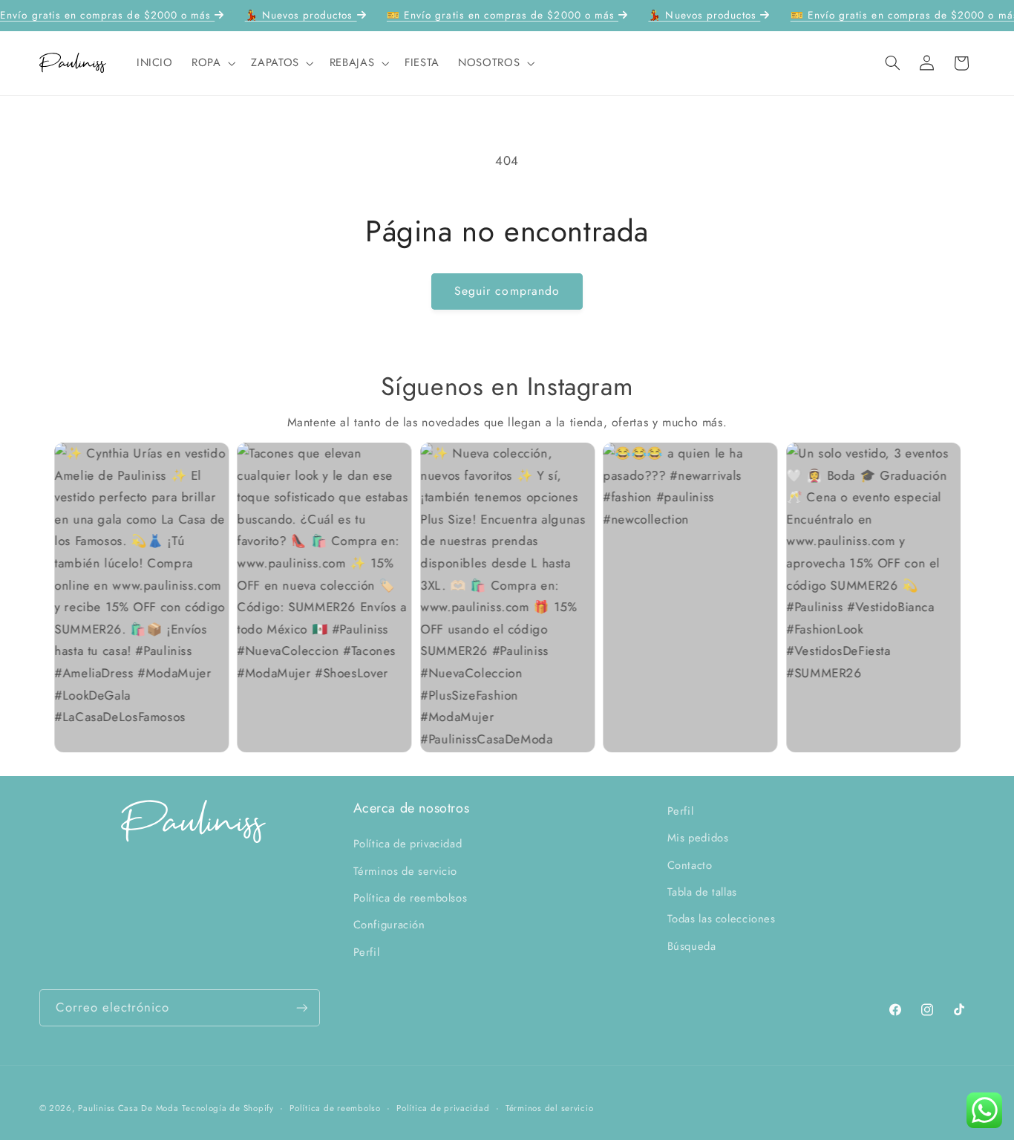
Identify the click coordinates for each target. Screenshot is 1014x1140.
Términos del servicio (549, 1108)
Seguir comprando (507, 290)
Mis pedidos (698, 838)
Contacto (690, 864)
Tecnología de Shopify (227, 1108)
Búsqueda (691, 946)
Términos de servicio (405, 870)
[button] (211, 63)
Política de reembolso (335, 1108)
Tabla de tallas (702, 892)
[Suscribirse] (301, 1007)
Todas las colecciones (721, 919)
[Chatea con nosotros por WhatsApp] (984, 1110)
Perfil (366, 952)
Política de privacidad (407, 844)
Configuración (389, 924)
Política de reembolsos (410, 898)
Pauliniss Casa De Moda (128, 1108)
